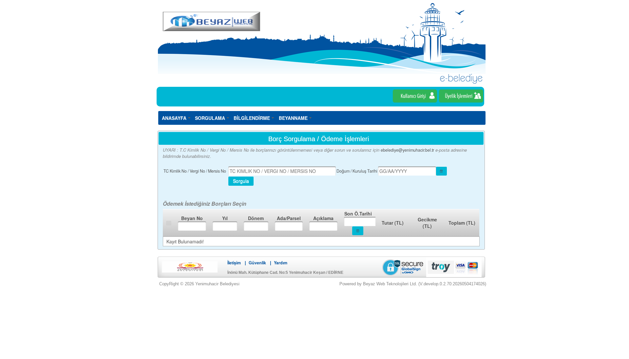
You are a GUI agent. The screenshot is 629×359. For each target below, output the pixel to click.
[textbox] (282, 171)
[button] (441, 171)
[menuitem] (176, 118)
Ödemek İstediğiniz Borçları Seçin (204, 203)
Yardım (280, 263)
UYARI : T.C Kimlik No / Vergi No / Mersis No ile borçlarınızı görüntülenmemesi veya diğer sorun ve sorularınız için (272, 150)
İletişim (234, 263)
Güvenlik (257, 263)
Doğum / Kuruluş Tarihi (356, 171)
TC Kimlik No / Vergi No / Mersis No (194, 171)
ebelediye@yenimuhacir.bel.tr (407, 150)
